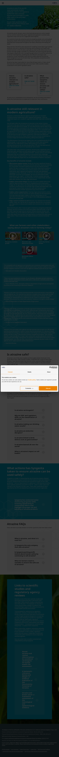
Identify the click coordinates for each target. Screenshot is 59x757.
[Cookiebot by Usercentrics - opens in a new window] (50, 367)
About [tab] (48, 372)
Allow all (48, 388)
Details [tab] (29, 372)
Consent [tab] (10, 372)
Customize (28, 388)
